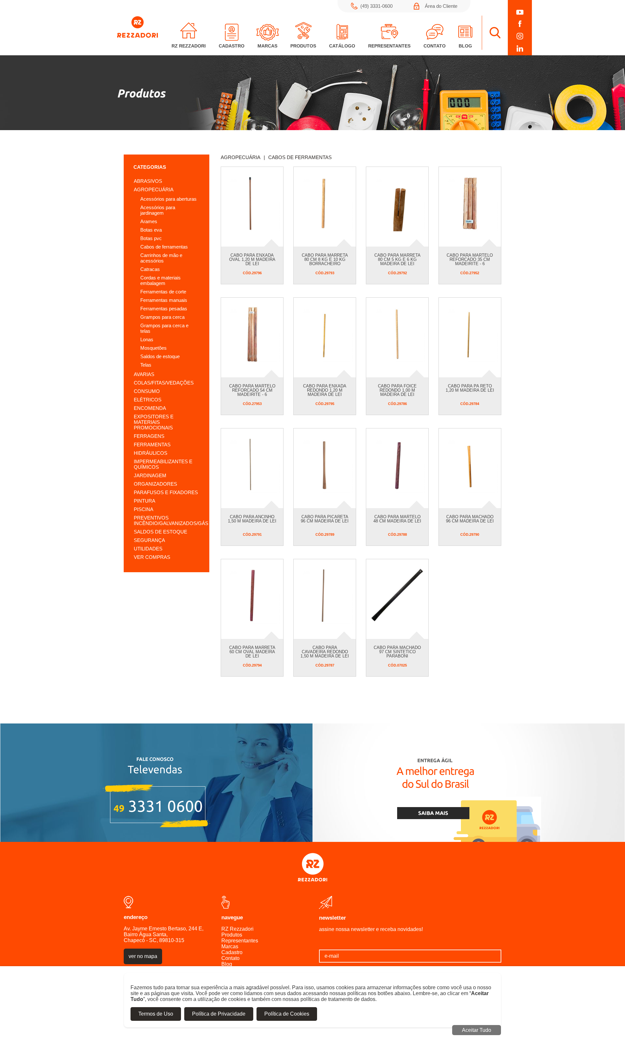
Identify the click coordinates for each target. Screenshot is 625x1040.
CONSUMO (147, 391)
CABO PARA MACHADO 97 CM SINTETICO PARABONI (397, 651)
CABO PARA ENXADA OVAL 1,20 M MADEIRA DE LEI (252, 259)
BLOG (465, 45)
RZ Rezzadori (237, 929)
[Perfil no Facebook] (519, 23)
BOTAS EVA (151, 230)
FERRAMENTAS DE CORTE (163, 291)
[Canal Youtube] (519, 12)
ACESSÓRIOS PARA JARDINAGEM (157, 210)
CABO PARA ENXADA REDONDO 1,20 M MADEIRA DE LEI (324, 390)
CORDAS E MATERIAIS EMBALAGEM (160, 280)
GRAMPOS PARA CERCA (162, 317)
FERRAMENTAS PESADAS (163, 308)
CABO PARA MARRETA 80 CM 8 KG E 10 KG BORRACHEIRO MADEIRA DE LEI (325, 261)
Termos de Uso (155, 1014)
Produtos (231, 935)
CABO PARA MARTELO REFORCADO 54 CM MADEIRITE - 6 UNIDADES (252, 392)
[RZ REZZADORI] (137, 36)
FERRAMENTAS (152, 444)
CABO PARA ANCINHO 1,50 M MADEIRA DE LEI (252, 519)
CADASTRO (231, 45)
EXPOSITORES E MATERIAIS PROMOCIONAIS (154, 422)
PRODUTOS (303, 45)
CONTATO (435, 45)
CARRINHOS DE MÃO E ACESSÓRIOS (161, 257)
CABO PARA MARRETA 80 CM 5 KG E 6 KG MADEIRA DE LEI (397, 259)
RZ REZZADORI (189, 45)
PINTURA (144, 501)
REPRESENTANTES (389, 45)
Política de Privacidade (218, 1014)
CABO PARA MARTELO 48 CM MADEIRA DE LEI (397, 519)
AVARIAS (144, 374)
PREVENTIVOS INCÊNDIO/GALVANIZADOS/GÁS (171, 520)
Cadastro (232, 952)
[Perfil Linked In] (520, 48)
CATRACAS (150, 269)
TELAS (145, 365)
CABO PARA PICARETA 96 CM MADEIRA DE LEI (325, 519)
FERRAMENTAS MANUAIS (163, 300)
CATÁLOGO (342, 45)
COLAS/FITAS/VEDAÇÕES (164, 382)
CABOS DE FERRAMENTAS (164, 247)
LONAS (146, 339)
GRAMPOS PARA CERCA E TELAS (164, 328)
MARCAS (267, 45)
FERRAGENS (149, 436)
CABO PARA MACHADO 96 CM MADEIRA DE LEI (470, 519)
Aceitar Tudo (476, 1030)
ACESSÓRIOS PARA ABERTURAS (168, 199)
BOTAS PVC (151, 238)
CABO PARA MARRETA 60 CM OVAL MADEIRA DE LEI (252, 651)
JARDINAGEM (150, 475)
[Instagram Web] (520, 36)
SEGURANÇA (149, 540)
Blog (226, 964)
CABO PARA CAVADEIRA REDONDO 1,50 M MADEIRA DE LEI (324, 651)
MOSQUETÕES (153, 348)
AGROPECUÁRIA (154, 189)
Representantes (239, 940)
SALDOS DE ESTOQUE (160, 356)
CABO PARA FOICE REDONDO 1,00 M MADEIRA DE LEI (397, 390)
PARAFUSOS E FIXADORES (166, 492)
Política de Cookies (286, 1014)
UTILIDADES (148, 548)
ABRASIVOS (148, 181)
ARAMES (148, 221)
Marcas (229, 946)
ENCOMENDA (150, 408)
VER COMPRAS (152, 557)
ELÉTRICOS (147, 399)
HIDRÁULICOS (150, 453)
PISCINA (143, 509)
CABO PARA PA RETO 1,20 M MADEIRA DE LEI (470, 388)
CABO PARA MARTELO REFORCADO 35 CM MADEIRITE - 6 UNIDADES (470, 261)
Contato (230, 958)
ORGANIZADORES (155, 484)
